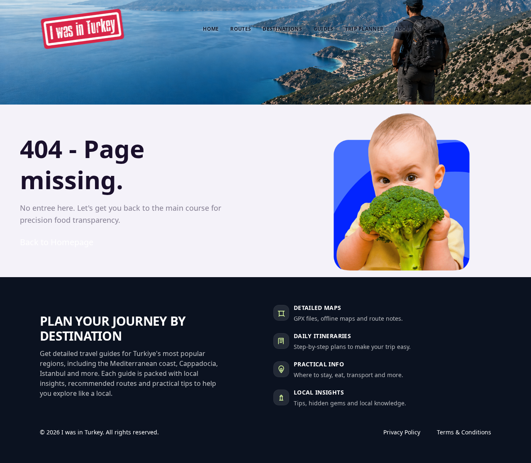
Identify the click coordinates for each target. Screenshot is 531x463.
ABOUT (404, 29)
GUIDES (324, 29)
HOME (211, 29)
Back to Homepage (56, 242)
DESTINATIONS (282, 29)
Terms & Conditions (464, 432)
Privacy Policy (401, 432)
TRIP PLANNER (364, 29)
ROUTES (240, 29)
